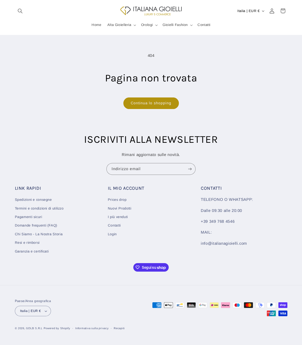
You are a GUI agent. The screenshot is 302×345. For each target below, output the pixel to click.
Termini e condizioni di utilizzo (39, 208)
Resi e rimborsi (27, 242)
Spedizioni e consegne (33, 200)
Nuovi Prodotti (119, 208)
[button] (20, 10)
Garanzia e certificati (32, 251)
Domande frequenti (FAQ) (36, 225)
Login (112, 234)
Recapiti (119, 328)
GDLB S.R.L (34, 328)
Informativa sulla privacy (92, 328)
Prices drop (117, 200)
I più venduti (118, 217)
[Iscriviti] (190, 169)
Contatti (114, 225)
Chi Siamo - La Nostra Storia (39, 234)
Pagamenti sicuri (28, 217)
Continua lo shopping (151, 103)
